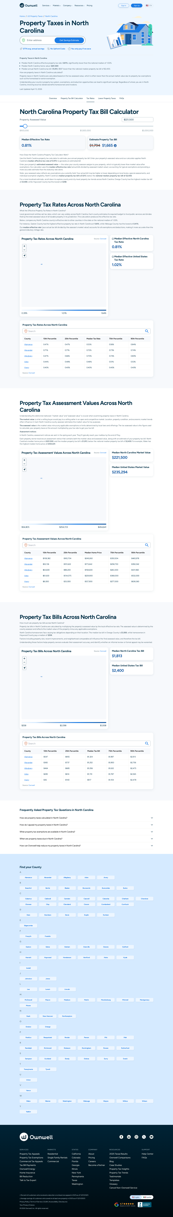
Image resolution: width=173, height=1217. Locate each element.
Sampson (28, 1059)
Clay (47, 904)
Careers (92, 1161)
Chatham (125, 899)
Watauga (86, 1101)
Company (92, 1150)
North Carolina (51, 16)
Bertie (48, 888)
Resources (114, 1150)
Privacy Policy (24, 1202)
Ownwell (103, 239)
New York (76, 1172)
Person (86, 1037)
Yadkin (28, 1112)
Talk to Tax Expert (28, 1180)
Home (22, 16)
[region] (86, 1212)
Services (24, 1150)
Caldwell (48, 899)
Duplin (86, 915)
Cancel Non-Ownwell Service (123, 1187)
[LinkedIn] (129, 1137)
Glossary (113, 1184)
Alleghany (28, 356)
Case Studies (115, 1165)
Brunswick (86, 888)
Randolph (28, 1048)
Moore (28, 1005)
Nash (28, 1016)
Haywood (47, 957)
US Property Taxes (35, 16)
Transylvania (28, 1069)
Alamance (28, 344)
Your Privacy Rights (116, 1211)
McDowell (28, 1000)
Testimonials (115, 1176)
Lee (28, 989)
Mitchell (125, 1000)
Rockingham (86, 1048)
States (75, 1150)
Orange (47, 1027)
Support (146, 1150)
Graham (67, 947)
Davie (67, 915)
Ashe (26, 362)
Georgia (75, 1165)
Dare (28, 915)
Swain (125, 1059)
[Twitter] (144, 1137)
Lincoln (67, 989)
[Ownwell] (28, 5)
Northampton (67, 1016)
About (91, 1154)
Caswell (86, 899)
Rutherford (125, 1048)
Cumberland (105, 904)
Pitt (106, 1037)
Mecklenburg (106, 1000)
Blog (111, 1161)
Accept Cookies (150, 1211)
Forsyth (28, 936)
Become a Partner (96, 1165)
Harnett (28, 957)
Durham (106, 915)
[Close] (169, 1211)
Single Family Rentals (57, 1157)
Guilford (125, 947)
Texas (74, 1180)
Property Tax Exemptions (31, 1157)
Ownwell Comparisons (119, 1157)
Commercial (53, 1161)
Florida (75, 1161)
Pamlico (28, 1037)
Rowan (105, 1048)
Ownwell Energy (27, 1169)
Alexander (28, 350)
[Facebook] (121, 1137)
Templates (114, 1180)
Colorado (76, 1157)
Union (28, 1080)
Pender (67, 1037)
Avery (26, 367)
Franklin (48, 936)
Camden (67, 899)
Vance (28, 1090)
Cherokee (144, 899)
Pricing (91, 1157)
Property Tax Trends (118, 1172)
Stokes (86, 1059)
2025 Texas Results (118, 1154)
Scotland (47, 1059)
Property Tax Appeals (30, 1154)
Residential (53, 1154)
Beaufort (28, 888)
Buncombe (106, 888)
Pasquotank (48, 1037)
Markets (52, 1150)
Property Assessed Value (33, 119)
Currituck (125, 904)
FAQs (144, 1157)
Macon (47, 1000)
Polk (125, 1037)
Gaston (28, 947)
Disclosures (63, 1202)
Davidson (47, 915)
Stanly (67, 1059)
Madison (67, 1000)
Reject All (133, 1211)
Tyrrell (48, 1069)
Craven (86, 904)
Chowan (28, 904)
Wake (28, 1101)
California (76, 1154)
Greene (106, 947)
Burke (125, 888)
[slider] (25, 126)
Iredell (28, 968)
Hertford (86, 957)
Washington (67, 1101)
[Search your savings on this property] (147, 331)
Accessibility (53, 1202)
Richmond (47, 1048)
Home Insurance (27, 1172)
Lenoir (47, 989)
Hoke (106, 957)
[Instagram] (136, 1137)
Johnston (28, 979)
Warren (47, 1101)
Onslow (28, 1027)
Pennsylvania (78, 1176)
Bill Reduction (26, 1176)
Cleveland (67, 904)
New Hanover (48, 1016)
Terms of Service (36, 1202)
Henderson (67, 957)
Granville (86, 947)
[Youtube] (151, 1137)
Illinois (75, 1169)
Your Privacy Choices (27, 1205)
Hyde (125, 957)
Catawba (106, 899)
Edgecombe (28, 925)
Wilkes (125, 1101)
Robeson (67, 1048)
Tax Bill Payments (28, 1165)
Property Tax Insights (119, 1169)
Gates (48, 947)
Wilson (144, 1101)
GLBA (46, 1202)
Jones (48, 979)
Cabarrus (28, 899)
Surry (106, 1059)
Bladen (67, 888)
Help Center (147, 1154)
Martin (86, 1000)
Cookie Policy (32, 1214)
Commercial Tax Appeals (31, 1161)
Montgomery (144, 1000)
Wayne (105, 1101)
